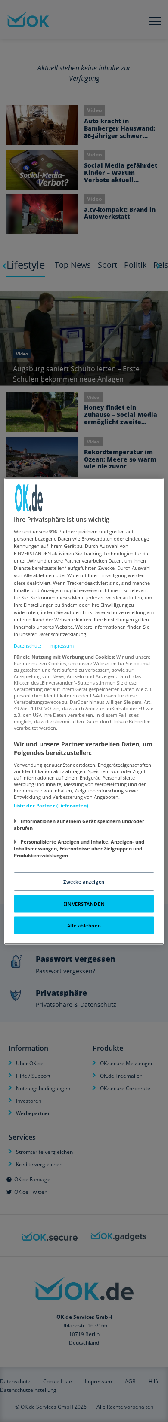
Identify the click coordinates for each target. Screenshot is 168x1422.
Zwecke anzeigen (84, 881)
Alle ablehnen (84, 925)
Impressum (61, 645)
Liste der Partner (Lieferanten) (51, 805)
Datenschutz (27, 645)
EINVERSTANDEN (84, 903)
